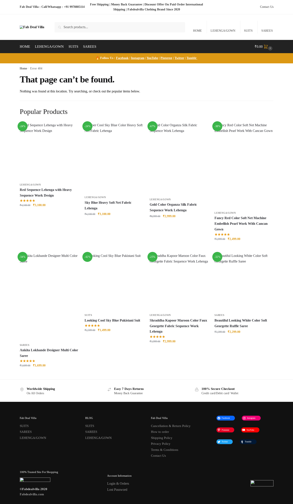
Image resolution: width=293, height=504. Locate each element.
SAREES (267, 30)
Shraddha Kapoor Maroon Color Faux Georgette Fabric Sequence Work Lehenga (178, 325)
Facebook (122, 58)
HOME (197, 30)
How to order (160, 431)
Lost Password (117, 489)
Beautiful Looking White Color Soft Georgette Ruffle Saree (240, 323)
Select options (114, 339)
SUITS (248, 30)
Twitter (179, 58)
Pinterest (166, 58)
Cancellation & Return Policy (171, 426)
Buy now (49, 214)
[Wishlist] (71, 129)
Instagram (137, 58)
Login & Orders (118, 483)
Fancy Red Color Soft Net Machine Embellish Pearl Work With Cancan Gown (241, 223)
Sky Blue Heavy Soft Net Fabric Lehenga (108, 205)
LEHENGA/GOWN (223, 30)
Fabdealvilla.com (32, 494)
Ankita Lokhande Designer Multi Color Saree (49, 353)
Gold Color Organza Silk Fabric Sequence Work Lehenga (173, 207)
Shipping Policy (161, 438)
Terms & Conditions (164, 449)
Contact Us (266, 6)
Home (23, 68)
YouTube (152, 58)
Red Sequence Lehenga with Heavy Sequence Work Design (46, 192)
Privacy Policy (160, 443)
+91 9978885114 (74, 6)
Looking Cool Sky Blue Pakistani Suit (112, 320)
